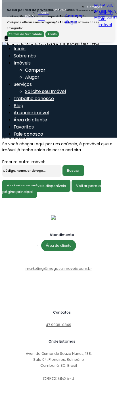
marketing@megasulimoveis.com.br (59, 268)
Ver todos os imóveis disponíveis (36, 185)
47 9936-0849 (58, 324)
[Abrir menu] (6, 38)
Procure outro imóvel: (23, 162)
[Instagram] (58, 296)
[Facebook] (58, 292)
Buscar (73, 170)
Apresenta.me (16, 398)
